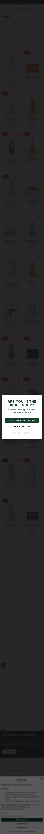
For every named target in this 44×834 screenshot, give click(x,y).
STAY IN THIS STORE (22, 426)
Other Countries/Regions (22, 433)
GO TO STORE (22, 420)
